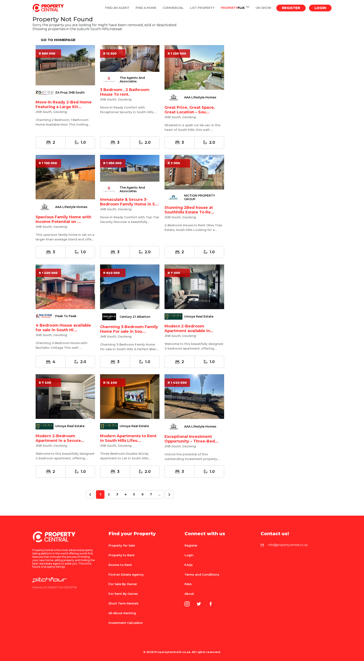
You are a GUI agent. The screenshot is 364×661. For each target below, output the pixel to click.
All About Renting (122, 613)
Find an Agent (117, 8)
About (189, 594)
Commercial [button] (173, 8)
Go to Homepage (58, 40)
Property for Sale (121, 545)
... (159, 494)
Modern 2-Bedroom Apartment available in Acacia (187, 331)
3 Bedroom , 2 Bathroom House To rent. (124, 92)
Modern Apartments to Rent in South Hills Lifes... (128, 438)
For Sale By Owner (122, 584)
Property (235, 8)
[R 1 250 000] (194, 67)
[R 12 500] (129, 58)
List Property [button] (202, 8)
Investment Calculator (125, 623)
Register (291, 8)
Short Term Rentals (123, 603)
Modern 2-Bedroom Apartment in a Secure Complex (58, 441)
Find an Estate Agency (126, 575)
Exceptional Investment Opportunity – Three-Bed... (192, 439)
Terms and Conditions (202, 575)
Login (320, 8)
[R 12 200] (129, 396)
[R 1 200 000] (65, 286)
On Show (263, 8)
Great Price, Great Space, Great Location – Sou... (190, 109)
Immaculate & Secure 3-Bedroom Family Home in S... (129, 201)
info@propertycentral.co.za (288, 545)
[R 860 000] (65, 65)
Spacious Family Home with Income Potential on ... (63, 219)
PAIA (188, 584)
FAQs (189, 565)
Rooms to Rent (120, 565)
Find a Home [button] (146, 8)
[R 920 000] (129, 286)
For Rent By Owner (123, 594)
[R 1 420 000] (194, 396)
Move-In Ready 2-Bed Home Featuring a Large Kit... (64, 104)
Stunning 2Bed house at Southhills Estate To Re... (189, 210)
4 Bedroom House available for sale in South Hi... (63, 327)
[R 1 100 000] (65, 177)
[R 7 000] (194, 172)
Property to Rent (121, 555)
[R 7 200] (65, 396)
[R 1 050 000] (129, 168)
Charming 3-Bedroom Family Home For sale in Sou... (129, 329)
